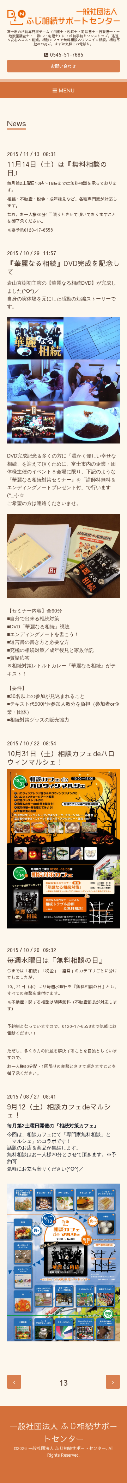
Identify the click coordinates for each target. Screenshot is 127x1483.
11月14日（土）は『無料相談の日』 (57, 168)
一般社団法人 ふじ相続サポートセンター (67, 1448)
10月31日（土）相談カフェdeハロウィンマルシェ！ (61, 757)
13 (63, 1382)
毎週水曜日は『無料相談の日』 (56, 960)
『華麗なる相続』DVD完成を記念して (63, 267)
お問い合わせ (63, 66)
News (16, 123)
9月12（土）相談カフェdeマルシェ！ (59, 1110)
